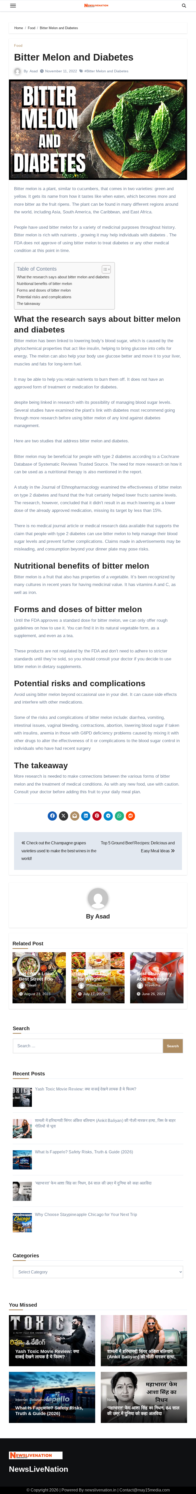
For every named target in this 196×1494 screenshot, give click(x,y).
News (111, 1343)
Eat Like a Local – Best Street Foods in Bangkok (38, 979)
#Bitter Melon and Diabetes (106, 71)
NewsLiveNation (38, 1469)
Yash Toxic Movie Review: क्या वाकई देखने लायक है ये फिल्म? (47, 1354)
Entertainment (26, 1343)
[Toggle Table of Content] (103, 269)
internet (21, 1399)
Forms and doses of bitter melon (44, 290)
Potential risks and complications (44, 297)
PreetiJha (94, 985)
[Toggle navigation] (13, 6)
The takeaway (28, 303)
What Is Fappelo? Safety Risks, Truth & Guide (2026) (49, 1410)
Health (93, 965)
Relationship (40, 1399)
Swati (32, 985)
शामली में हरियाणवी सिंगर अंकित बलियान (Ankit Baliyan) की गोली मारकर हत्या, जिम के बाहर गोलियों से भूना (141, 1357)
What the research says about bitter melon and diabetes (63, 277)
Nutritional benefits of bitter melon (44, 283)
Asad (34, 71)
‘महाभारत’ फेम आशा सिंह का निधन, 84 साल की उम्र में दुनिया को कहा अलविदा (143, 1410)
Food (18, 45)
